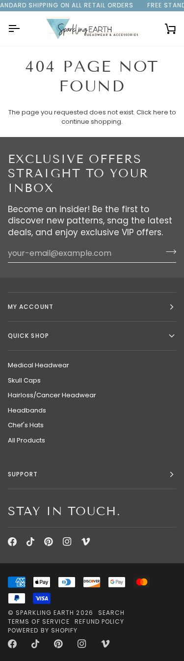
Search (111, 612)
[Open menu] (22, 28)
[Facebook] (12, 541)
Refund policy (99, 621)
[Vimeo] (85, 541)
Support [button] (23, 474)
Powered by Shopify (43, 630)
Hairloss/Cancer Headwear (52, 395)
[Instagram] (67, 541)
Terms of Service (39, 621)
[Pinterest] (48, 541)
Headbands (27, 410)
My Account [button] (30, 307)
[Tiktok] (30, 541)
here (160, 112)
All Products (26, 440)
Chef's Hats (26, 425)
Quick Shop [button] (28, 335)
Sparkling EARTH (45, 612)
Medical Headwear (38, 365)
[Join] (168, 252)
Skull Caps (24, 380)
